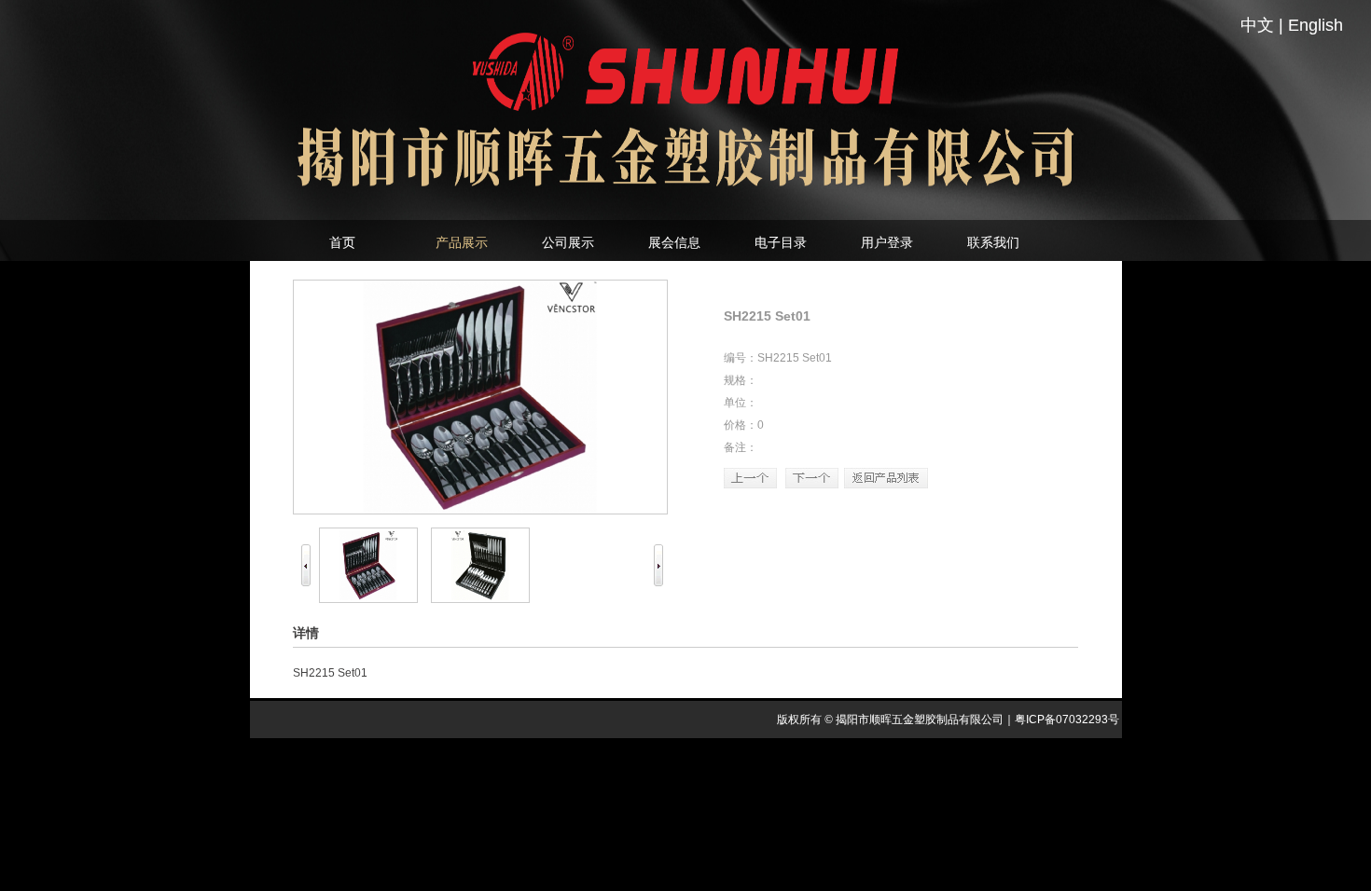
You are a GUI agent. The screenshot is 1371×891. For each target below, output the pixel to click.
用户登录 (887, 242)
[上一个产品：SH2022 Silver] (750, 484)
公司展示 (568, 242)
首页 (342, 242)
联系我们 (993, 242)
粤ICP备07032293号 (1067, 719)
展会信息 (674, 242)
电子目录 (781, 242)
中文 (1257, 25)
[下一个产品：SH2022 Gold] (811, 484)
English (1315, 25)
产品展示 (462, 242)
